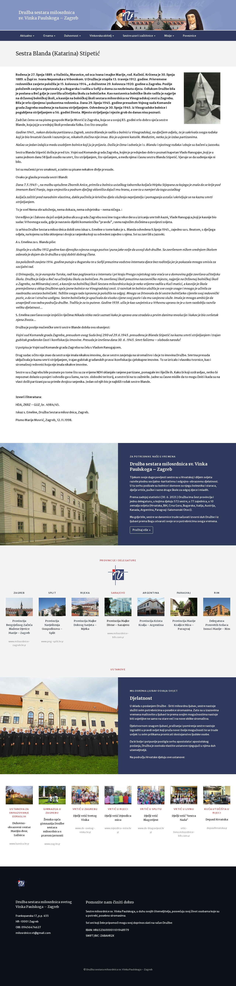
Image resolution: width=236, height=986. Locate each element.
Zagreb (19, 592)
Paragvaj (184, 592)
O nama (48, 35)
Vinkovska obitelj (101, 35)
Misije (168, 35)
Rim (216, 592)
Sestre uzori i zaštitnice (138, 35)
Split (52, 592)
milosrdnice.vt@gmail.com (33, 933)
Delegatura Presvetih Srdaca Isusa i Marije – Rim (216, 625)
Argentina (151, 592)
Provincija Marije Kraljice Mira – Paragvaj (183, 625)
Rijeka (85, 592)
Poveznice (189, 35)
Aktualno (26, 35)
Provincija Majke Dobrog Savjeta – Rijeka (85, 625)
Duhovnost (71, 35)
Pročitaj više (141, 530)
